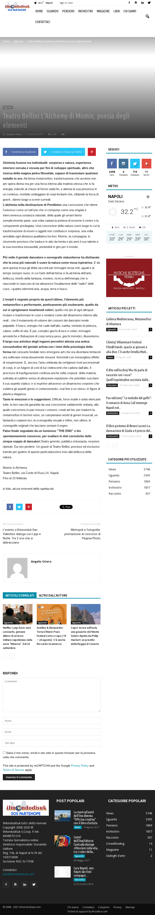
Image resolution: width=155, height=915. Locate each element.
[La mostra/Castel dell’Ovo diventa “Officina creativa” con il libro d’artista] (62, 815)
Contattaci (42, 22)
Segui (123, 160)
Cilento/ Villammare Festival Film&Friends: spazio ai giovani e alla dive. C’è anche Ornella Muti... (127, 347)
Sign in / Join (66, 2)
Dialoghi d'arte (115, 856)
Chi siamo (130, 11)
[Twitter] (149, 3)
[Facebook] (129, 3)
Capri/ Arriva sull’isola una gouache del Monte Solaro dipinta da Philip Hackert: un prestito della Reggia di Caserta (85, 635)
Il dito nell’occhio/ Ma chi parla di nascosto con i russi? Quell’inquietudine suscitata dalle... (128, 375)
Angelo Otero (14, 134)
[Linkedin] (142, 3)
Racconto (115, 493)
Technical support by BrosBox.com (87, 911)
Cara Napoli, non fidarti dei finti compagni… (84, 871)
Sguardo (53, 11)
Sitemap (130, 907)
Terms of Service (13, 769)
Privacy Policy (80, 765)
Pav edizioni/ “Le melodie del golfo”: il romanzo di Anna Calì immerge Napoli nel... (129, 402)
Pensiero (68, 11)
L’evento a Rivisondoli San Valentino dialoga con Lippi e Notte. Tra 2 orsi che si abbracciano (22, 536)
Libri (116, 11)
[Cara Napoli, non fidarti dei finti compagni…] (62, 872)
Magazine (103, 11)
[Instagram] (136, 3)
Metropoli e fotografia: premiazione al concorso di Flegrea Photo (82, 534)
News (110, 357)
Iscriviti (146, 160)
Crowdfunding (115, 843)
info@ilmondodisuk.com (18, 874)
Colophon (104, 907)
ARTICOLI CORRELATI (19, 595)
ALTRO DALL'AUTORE (53, 595)
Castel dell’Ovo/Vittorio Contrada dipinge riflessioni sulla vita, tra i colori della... (86, 844)
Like (112, 160)
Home (39, 11)
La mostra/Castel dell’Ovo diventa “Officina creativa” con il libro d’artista (85, 817)
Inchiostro (85, 11)
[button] (147, 16)
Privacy (117, 907)
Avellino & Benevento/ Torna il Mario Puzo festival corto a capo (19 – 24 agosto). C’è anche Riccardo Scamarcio (51, 635)
